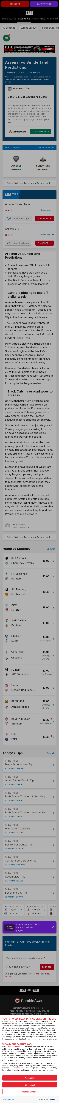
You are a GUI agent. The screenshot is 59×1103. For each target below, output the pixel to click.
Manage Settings (30, 1092)
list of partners (17, 1068)
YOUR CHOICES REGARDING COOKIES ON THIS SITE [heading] (29, 1019)
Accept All (29, 1078)
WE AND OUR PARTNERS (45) (17, 1044)
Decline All (30, 1085)
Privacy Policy (8, 1099)
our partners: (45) (16, 1047)
